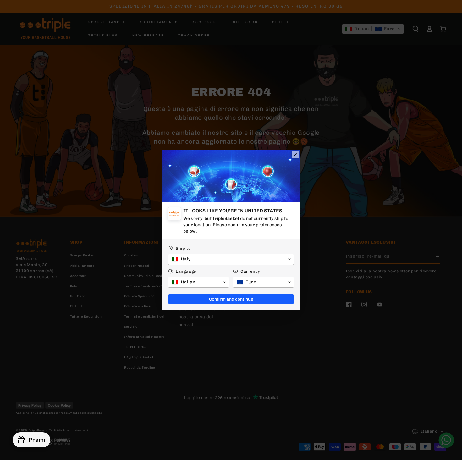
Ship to (183, 248)
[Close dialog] (295, 154)
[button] (231, 259)
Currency (250, 271)
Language (186, 271)
